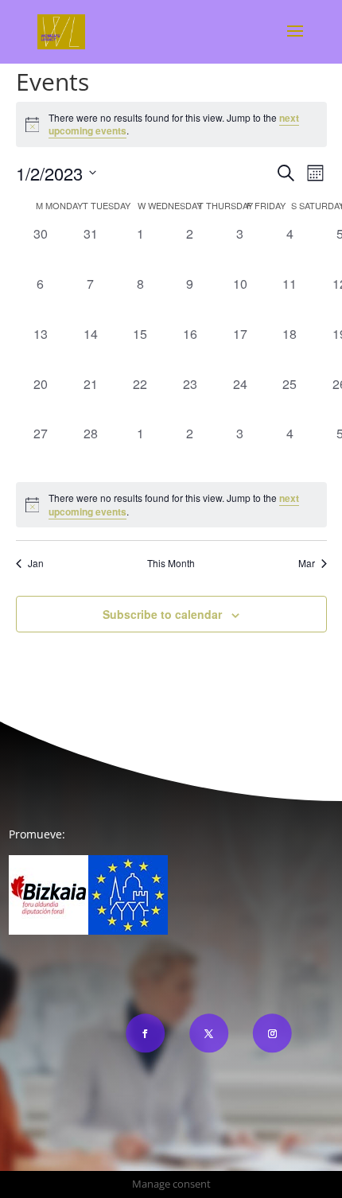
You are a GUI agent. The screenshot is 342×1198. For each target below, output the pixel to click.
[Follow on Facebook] (145, 1032)
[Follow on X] (208, 1032)
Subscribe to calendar (162, 614)
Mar (306, 563)
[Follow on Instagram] (271, 1032)
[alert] (171, 124)
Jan (36, 563)
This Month (171, 563)
